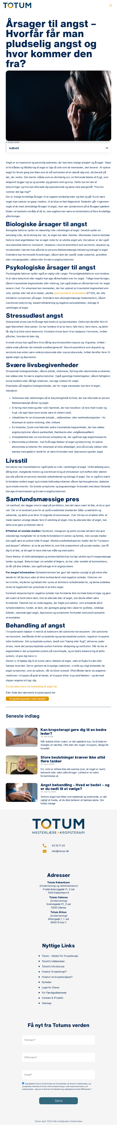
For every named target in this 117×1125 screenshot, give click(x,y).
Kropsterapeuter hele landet (27, 698)
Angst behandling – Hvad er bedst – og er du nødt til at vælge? (75, 786)
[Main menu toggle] (110, 5)
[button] (107, 148)
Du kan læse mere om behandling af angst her (31, 686)
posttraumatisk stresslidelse (70, 293)
